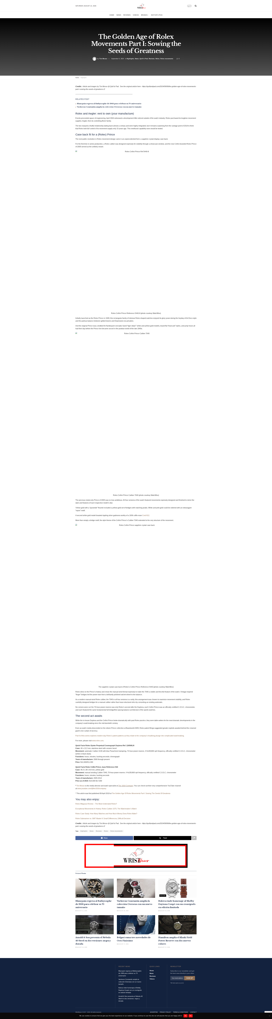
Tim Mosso (103, 58)
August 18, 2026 (81, 947)
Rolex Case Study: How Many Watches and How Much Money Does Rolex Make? (106, 814)
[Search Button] (196, 6)
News (118, 15)
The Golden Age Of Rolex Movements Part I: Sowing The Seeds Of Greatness (141, 793)
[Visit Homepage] (141, 6)
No (191, 1016)
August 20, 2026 (123, 910)
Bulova (162, 895)
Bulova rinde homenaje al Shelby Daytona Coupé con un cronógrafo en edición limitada (176, 904)
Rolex (158, 58)
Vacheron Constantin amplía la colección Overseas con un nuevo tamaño (109, 107)
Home (111, 15)
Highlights (130, 58)
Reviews (126, 15)
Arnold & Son (82, 932)
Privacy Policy (165, 1012)
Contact (193, 1012)
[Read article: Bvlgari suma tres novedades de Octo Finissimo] (136, 924)
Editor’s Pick (157, 15)
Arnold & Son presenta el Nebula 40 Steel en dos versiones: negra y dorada (93, 940)
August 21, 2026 (81, 910)
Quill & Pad (144, 58)
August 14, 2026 (164, 947)
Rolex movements (166, 58)
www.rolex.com (97, 741)
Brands (144, 15)
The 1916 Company (125, 786)
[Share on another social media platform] (194, 838)
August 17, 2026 (123, 944)
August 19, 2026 (164, 910)
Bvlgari (121, 932)
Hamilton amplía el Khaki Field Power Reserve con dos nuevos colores (175, 940)
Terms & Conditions (180, 1012)
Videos (136, 15)
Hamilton (163, 932)
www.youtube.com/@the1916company (91, 788)
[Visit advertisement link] (136, 856)
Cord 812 (145, 515)
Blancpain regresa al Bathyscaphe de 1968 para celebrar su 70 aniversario (109, 104)
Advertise (154, 1012)
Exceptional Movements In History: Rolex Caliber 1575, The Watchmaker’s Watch (106, 809)
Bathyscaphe (81, 895)
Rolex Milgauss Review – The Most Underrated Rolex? (96, 804)
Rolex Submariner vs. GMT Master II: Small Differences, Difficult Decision (102, 818)
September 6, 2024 (117, 58)
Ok (185, 1016)
